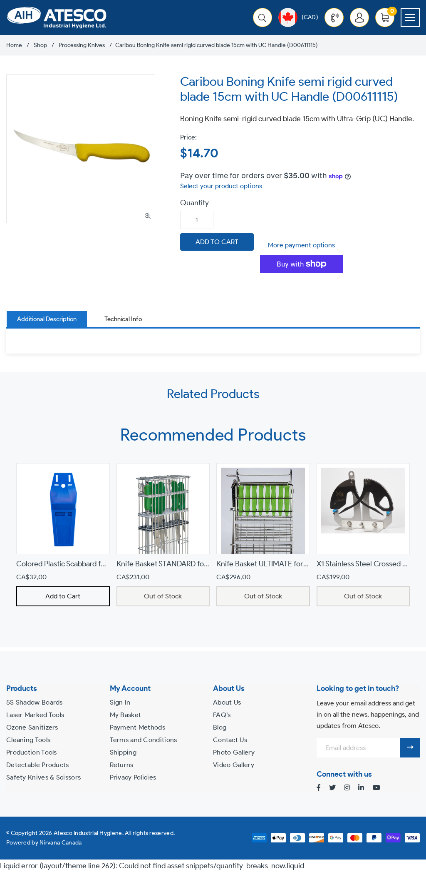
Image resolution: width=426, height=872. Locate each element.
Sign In (120, 702)
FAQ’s (222, 715)
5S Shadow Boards (34, 702)
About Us (227, 702)
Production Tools (31, 752)
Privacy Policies (133, 777)
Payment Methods (138, 727)
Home (14, 45)
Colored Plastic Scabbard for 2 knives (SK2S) (87, 563)
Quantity (194, 202)
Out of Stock (163, 596)
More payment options (301, 245)
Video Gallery (233, 765)
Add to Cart (62, 596)
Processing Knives (82, 45)
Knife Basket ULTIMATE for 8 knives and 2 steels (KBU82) (308, 563)
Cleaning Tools (28, 740)
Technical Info (123, 319)
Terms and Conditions (143, 740)
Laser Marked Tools (35, 715)
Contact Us (230, 740)
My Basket (125, 715)
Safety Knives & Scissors (43, 777)
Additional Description (47, 319)
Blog (219, 727)
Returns (122, 765)
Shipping (123, 752)
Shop (40, 45)
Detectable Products (37, 765)
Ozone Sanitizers (32, 727)
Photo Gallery (234, 752)
